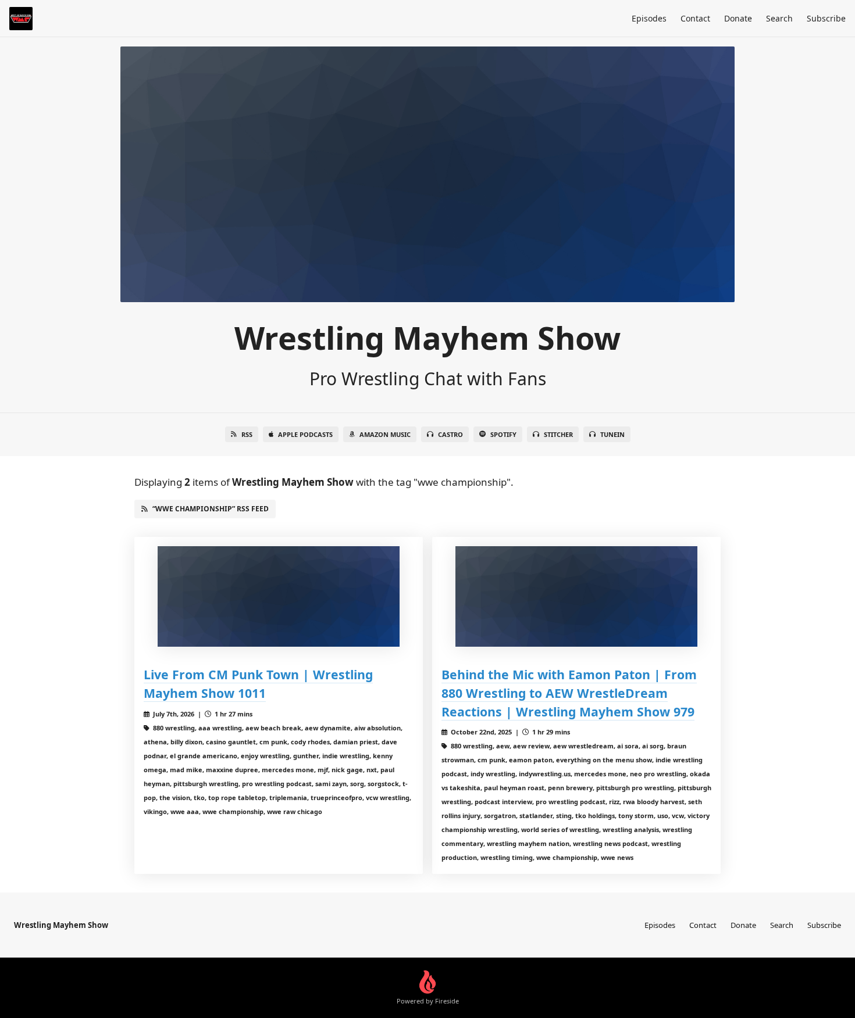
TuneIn (612, 434)
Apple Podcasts (305, 434)
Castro (450, 434)
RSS (246, 434)
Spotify (503, 434)
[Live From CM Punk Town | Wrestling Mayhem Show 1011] (278, 596)
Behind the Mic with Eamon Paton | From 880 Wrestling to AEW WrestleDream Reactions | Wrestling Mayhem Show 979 (569, 693)
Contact (695, 18)
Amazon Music (385, 434)
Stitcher (558, 434)
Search (779, 18)
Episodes (649, 18)
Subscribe (826, 18)
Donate (738, 18)
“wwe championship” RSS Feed (210, 509)
